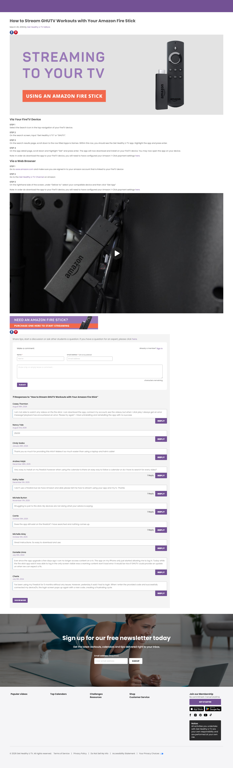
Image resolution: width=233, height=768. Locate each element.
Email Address (79, 355)
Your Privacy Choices (149, 753)
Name (19, 355)
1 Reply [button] (150, 475)
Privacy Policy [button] (80, 753)
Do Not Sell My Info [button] (99, 753)
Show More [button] (20, 600)
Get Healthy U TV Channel (31, 177)
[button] (12, 32)
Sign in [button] (160, 348)
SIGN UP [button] (135, 661)
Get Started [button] (205, 702)
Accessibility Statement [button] (123, 753)
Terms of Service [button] (61, 753)
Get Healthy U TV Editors (38, 27)
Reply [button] (161, 420)
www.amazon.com (24, 169)
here (137, 155)
